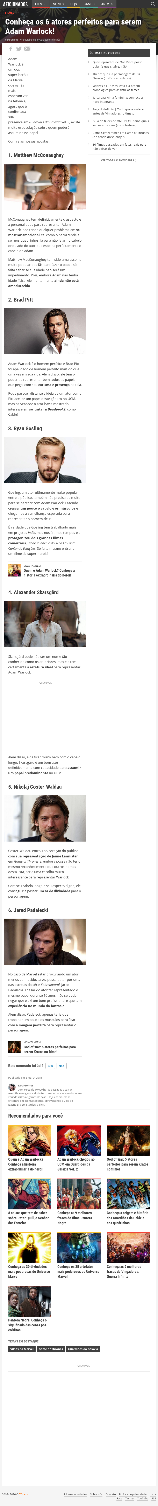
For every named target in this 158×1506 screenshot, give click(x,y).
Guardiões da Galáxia (83, 1349)
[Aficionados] (15, 4)
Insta (153, 1494)
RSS (153, 1498)
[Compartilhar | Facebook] (11, 49)
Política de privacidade (132, 1494)
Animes (107, 4)
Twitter (129, 1498)
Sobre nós (96, 1494)
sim (50, 1066)
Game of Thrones (51, 1349)
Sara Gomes (25, 1085)
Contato (111, 1494)
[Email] (27, 49)
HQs (73, 4)
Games (89, 4)
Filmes (40, 4)
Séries (58, 4)
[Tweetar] (19, 49)
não (61, 1066)
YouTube (142, 1498)
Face (119, 1498)
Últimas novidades (75, 1494)
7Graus (23, 1494)
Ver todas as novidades (118, 160)
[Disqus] (79, 1426)
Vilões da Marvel (22, 1349)
